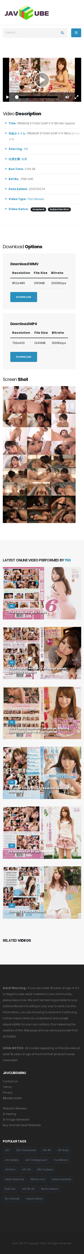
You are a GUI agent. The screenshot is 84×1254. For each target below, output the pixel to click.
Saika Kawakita (61, 1179)
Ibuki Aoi (10, 1189)
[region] (42, 80)
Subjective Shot (59, 209)
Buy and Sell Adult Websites (22, 1125)
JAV (7, 1150)
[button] (67, 97)
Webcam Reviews (15, 1108)
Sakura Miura (34, 1198)
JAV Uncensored (26, 1150)
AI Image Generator (16, 1119)
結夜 (25, 159)
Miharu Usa (38, 1179)
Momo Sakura (49, 1189)
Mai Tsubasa (45, 1169)
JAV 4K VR (28, 1189)
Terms (7, 1087)
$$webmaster (12, 1098)
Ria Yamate (12, 1198)
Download (23, 297)
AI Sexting (9, 1114)
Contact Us (10, 1081)
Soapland (38, 209)
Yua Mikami (61, 1160)
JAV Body (63, 1150)
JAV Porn (10, 1169)
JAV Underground (36, 1160)
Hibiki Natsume (14, 1179)
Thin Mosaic (36, 199)
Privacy (8, 1092)
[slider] (37, 97)
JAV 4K (47, 1150)
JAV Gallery (12, 1160)
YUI (26, 149)
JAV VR (26, 1169)
